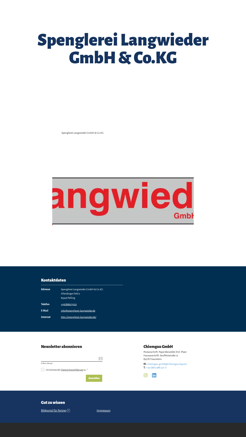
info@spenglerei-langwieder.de (78, 310)
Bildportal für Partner (55, 410)
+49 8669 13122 (69, 304)
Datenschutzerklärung (72, 370)
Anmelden (94, 378)
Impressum (103, 410)
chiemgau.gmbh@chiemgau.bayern (167, 364)
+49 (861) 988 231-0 (156, 367)
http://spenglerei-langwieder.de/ (78, 317)
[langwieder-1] (123, 201)
